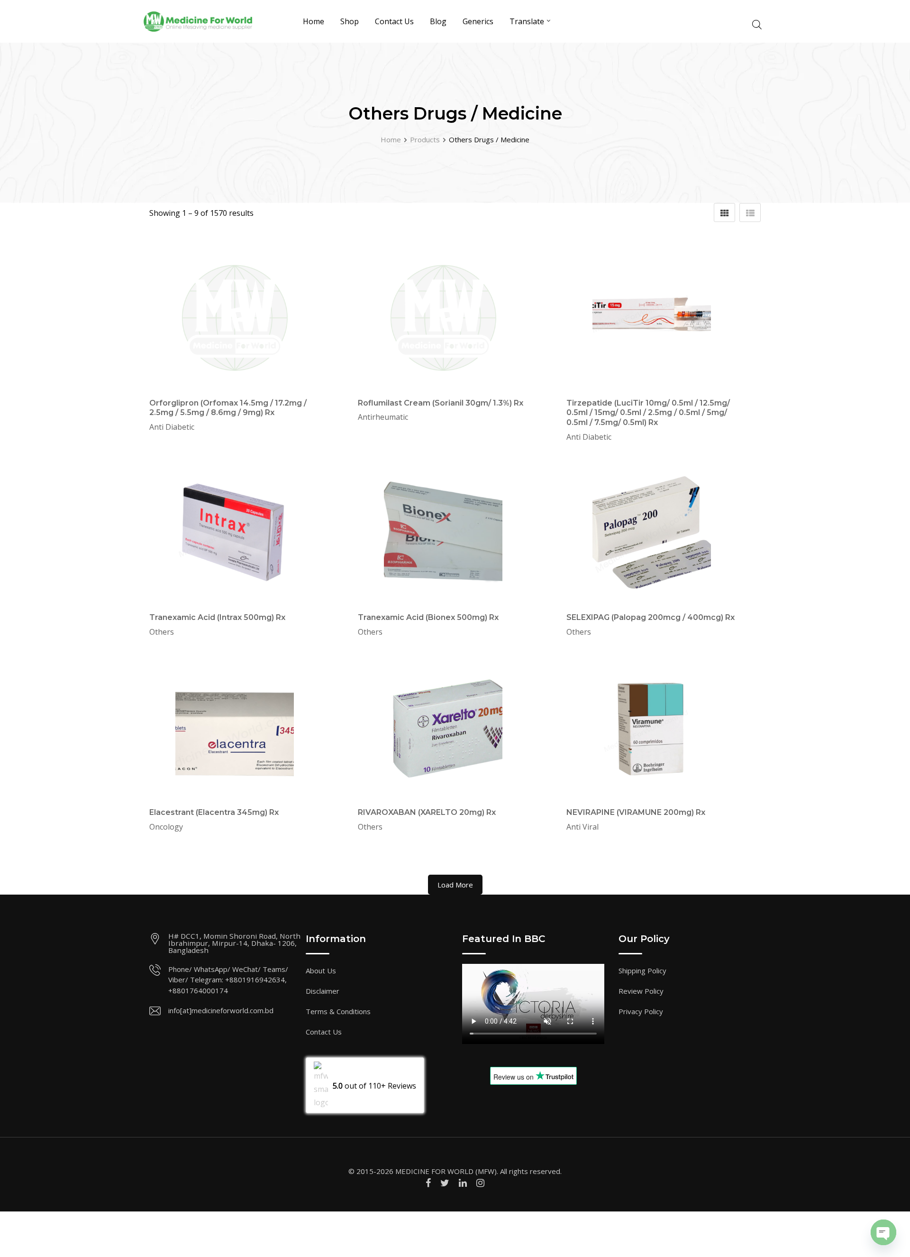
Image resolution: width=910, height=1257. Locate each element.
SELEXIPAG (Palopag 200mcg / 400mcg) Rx (650, 617)
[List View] (750, 212)
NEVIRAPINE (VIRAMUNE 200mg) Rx (635, 812)
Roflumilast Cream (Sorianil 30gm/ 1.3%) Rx (440, 402)
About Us (321, 970)
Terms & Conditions (338, 1011)
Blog (438, 21)
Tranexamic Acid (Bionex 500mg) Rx (428, 617)
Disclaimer (322, 991)
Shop (349, 21)
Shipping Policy (642, 970)
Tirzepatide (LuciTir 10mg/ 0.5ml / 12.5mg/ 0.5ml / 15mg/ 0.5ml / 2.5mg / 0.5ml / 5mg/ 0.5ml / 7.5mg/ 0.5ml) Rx (648, 412)
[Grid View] (724, 212)
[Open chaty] (883, 1232)
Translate (527, 21)
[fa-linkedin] (463, 1182)
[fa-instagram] (480, 1182)
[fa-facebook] (428, 1182)
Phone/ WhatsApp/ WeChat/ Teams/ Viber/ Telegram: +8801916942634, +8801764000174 (228, 979)
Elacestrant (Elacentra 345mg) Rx (214, 812)
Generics (478, 21)
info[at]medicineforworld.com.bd (220, 1010)
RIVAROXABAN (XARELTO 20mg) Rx (427, 812)
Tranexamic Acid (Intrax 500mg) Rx (217, 617)
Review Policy (641, 991)
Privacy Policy (641, 1011)
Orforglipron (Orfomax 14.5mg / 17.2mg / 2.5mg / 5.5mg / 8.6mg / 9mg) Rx (228, 407)
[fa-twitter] (444, 1182)
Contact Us (394, 21)
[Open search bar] (757, 23)
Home (313, 21)
